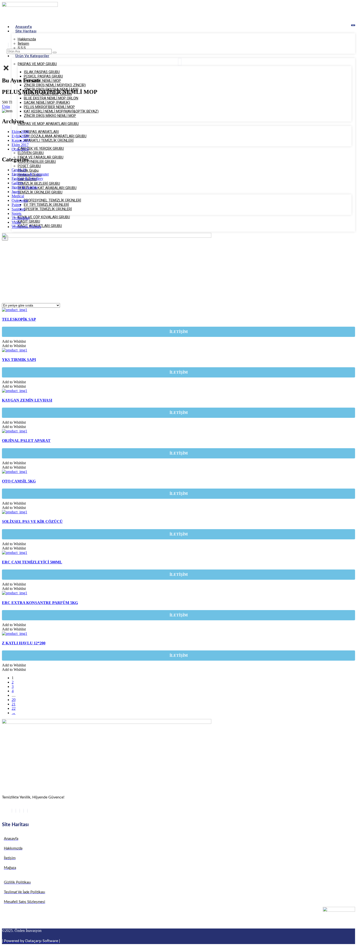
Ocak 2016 (20, 149)
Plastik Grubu (28, 170)
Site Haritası (25, 31)
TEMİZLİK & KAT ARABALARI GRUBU (47, 188)
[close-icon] (6, 70)
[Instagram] (27, 810)
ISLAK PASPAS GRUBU (42, 72)
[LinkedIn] (19, 810)
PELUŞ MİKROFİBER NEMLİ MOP (49, 107)
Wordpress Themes (26, 227)
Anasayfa (23, 27)
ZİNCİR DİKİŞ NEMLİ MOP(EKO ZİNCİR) (55, 85)
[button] (14, 341)
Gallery (17, 183)
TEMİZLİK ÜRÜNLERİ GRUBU (40, 192)
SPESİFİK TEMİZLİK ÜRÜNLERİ (48, 209)
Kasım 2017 (21, 140)
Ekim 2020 (20, 132)
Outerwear (20, 200)
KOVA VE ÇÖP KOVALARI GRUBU (44, 217)
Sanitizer (18, 209)
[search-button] (55, 52)
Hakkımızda (27, 39)
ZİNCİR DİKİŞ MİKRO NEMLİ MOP (50, 116)
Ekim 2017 (20, 145)
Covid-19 (19, 170)
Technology (21, 218)
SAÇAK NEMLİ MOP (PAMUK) (47, 102)
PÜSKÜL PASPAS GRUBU (43, 76)
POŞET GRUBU (29, 166)
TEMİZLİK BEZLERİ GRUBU (39, 183)
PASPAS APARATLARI (41, 132)
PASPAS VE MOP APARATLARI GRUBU (48, 124)
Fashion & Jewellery (27, 178)
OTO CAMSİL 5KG (19, 481)
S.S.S (22, 48)
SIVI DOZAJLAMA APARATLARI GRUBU (55, 136)
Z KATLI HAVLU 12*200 (23, 643)
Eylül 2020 (20, 136)
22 (14, 708)
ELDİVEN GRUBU (31, 153)
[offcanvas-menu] (179, 62)
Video (16, 222)
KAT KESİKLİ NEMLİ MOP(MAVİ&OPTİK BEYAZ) (61, 111)
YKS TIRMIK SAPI (19, 360)
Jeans (16, 192)
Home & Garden (24, 187)
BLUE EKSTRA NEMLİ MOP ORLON (51, 98)
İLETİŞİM (179, 332)
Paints (16, 205)
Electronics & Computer (30, 174)
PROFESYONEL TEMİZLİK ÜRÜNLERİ (52, 200)
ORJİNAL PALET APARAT (26, 440)
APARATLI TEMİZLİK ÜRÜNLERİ (49, 140)
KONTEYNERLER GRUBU (37, 161)
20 (14, 700)
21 (14, 704)
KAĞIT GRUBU (29, 221)
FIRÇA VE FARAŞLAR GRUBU (40, 157)
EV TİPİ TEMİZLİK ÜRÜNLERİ (46, 204)
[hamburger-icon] (353, 25)
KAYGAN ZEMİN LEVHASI (27, 400)
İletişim (23, 43)
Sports (16, 213)
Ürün (6, 107)
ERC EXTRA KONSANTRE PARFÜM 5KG (40, 603)
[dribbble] (23, 810)
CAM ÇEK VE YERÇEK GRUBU (41, 148)
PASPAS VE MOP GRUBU (37, 64)
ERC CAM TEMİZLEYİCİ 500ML (32, 562)
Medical (18, 196)
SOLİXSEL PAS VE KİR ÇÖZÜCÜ (32, 521)
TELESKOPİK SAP (19, 319)
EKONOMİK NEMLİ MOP (42, 81)
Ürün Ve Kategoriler (32, 56)
